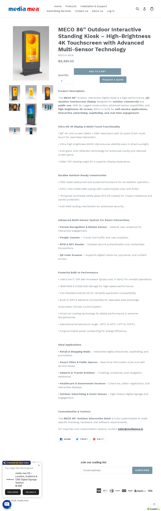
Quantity (63, 75)
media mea (22, 500)
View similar (12, 492)
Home (57, 6)
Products (70, 6)
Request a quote (113, 79)
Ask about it (31, 492)
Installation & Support (93, 6)
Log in (110, 10)
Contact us (81, 10)
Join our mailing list (93, 462)
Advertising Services (59, 10)
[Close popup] (39, 465)
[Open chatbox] (7, 504)
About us (97, 10)
